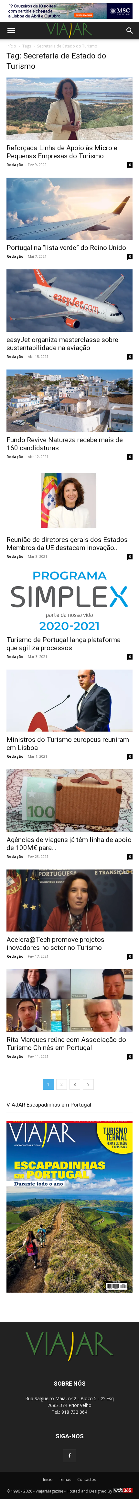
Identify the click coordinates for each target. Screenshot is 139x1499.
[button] (11, 30)
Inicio (48, 1479)
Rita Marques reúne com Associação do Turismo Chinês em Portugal (66, 1044)
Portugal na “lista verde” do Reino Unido (66, 248)
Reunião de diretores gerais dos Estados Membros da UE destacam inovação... (67, 544)
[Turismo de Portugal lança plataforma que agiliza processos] (69, 600)
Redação (14, 164)
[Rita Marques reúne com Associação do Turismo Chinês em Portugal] (69, 1000)
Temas (65, 1479)
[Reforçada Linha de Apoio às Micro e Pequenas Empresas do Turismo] (69, 109)
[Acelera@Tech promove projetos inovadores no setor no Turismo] (69, 900)
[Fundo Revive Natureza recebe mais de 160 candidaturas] (69, 401)
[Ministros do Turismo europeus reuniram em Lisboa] (69, 701)
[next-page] (88, 1084)
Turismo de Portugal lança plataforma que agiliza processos (63, 644)
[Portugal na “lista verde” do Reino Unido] (69, 209)
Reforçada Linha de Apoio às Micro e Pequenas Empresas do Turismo (61, 152)
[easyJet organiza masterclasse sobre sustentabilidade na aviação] (69, 300)
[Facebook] (69, 1455)
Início (11, 46)
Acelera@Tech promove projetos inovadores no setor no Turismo (55, 944)
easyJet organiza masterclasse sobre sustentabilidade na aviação (62, 344)
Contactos (86, 1479)
